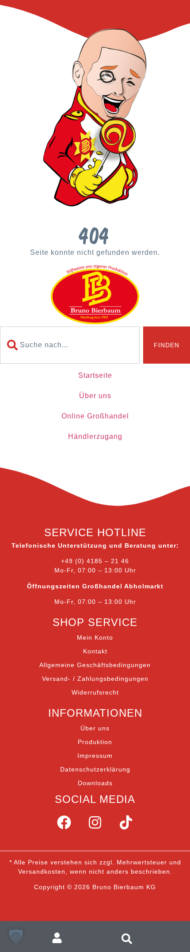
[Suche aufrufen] (129, 938)
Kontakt (95, 651)
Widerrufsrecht (95, 692)
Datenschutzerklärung (95, 769)
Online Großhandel (95, 416)
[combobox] (70, 345)
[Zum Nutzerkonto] (60, 938)
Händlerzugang (95, 436)
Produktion (95, 741)
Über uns (95, 395)
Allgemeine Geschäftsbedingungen (95, 664)
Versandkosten (41, 871)
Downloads (95, 783)
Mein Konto (95, 637)
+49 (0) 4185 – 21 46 (95, 560)
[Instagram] (95, 822)
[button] (16, 936)
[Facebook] (64, 822)
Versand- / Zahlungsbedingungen (95, 678)
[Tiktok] (126, 822)
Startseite (95, 375)
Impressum (95, 755)
